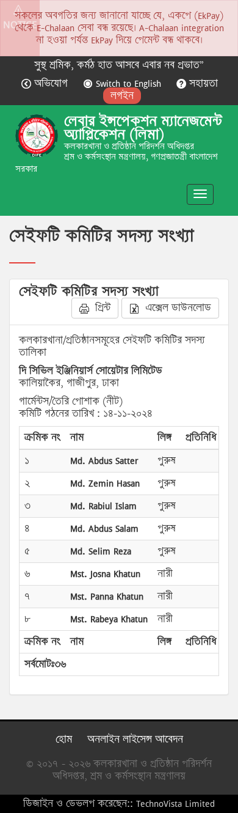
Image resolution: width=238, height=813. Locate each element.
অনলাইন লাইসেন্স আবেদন (135, 739)
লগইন (122, 95)
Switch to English (128, 83)
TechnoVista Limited (175, 803)
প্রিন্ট (101, 307)
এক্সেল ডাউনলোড (176, 307)
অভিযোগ (51, 83)
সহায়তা (202, 83)
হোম (64, 739)
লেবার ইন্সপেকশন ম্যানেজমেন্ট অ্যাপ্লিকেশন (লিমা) (143, 128)
